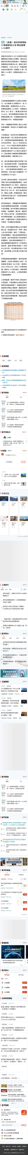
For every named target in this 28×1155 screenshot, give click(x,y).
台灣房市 (9, 37)
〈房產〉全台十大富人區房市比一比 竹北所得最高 (11, 475)
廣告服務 (6, 1149)
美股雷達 (9, 686)
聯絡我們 (21, 1149)
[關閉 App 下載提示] (1, 2)
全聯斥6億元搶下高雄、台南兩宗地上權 (12, 484)
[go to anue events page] (20, 6)
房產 (4, 37)
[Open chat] (25, 9)
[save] (20, 9)
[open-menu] (1, 6)
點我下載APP (20, 335)
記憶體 (7, 983)
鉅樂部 (19, 1146)
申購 (25, 894)
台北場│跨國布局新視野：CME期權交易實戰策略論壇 (16, 411)
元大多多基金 (4, 908)
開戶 (25, 886)
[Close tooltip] (23, 13)
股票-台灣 (8, 897)
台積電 (7, 987)
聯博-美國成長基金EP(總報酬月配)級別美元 (12, 884)
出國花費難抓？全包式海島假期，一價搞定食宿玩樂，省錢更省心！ (24, 504)
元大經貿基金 (4, 901)
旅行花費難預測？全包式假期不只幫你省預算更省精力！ (14, 524)
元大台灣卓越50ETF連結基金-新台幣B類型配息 (11, 893)
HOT (8, 402)
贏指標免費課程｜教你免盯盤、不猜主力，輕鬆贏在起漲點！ (16, 403)
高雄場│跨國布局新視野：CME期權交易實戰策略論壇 (16, 426)
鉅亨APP (8, 1146)
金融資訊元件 (14, 1149)
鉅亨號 (14, 1146)
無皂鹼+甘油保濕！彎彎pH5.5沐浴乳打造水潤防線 (4, 524)
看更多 (24, 392)
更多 (25, 589)
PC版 (3, 1146)
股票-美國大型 (9, 888)
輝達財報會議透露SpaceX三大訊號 (24, 524)
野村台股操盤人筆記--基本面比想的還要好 (4, 504)
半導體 (7, 992)
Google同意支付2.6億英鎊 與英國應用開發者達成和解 (14, 504)
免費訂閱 (23, 1125)
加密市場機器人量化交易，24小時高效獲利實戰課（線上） (17, 418)
